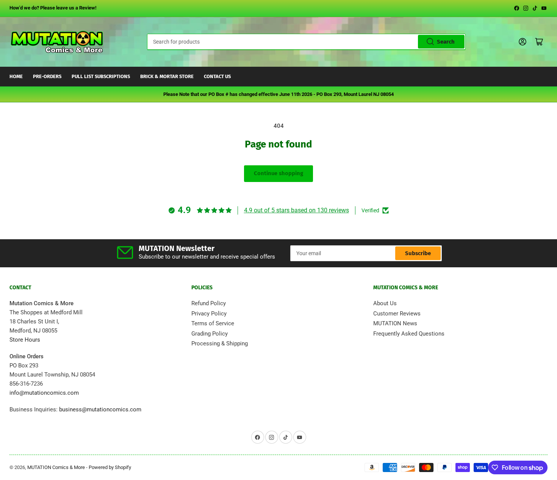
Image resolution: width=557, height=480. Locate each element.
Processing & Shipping (219, 343)
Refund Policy (208, 303)
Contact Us (217, 76)
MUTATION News (395, 323)
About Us (385, 303)
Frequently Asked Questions (408, 333)
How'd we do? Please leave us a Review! (53, 8)
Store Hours (24, 339)
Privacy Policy (209, 313)
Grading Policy (209, 333)
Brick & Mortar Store (167, 76)
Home (16, 76)
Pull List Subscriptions (101, 76)
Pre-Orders (47, 76)
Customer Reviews (397, 313)
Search (446, 41)
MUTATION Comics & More (56, 467)
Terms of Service (212, 323)
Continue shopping (278, 173)
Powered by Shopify (110, 467)
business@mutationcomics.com (100, 409)
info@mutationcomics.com (44, 392)
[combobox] (306, 42)
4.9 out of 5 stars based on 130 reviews (296, 210)
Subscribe (418, 253)
